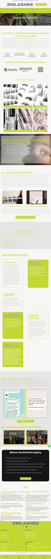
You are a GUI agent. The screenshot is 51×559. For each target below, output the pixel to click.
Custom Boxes (44, 9)
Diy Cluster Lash (10, 106)
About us (12, 9)
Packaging (40, 130)
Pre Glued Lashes (30, 9)
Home (1, 9)
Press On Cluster (40, 106)
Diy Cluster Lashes (20, 9)
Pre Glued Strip (25, 106)
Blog (1, 11)
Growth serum (25, 130)
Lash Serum (37, 9)
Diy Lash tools (10, 130)
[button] (1, 68)
